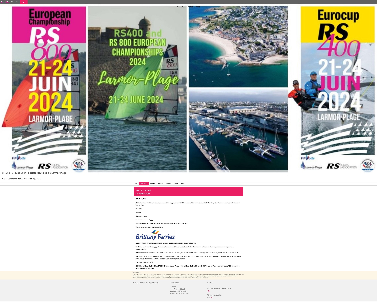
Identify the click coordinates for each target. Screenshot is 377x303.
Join (17, 2)
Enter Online (143, 183)
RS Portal (173, 287)
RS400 (182, 289)
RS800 (184, 291)
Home (135, 183)
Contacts (160, 183)
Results (176, 183)
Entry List (152, 183)
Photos (183, 183)
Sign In (24, 2)
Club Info (168, 183)
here (140, 209)
